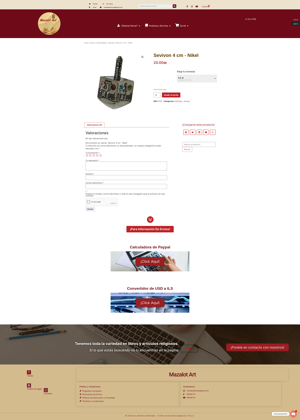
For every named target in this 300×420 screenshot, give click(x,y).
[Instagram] (192, 6)
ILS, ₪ (181, 78)
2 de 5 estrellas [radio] (90, 155)
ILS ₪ (294, 19)
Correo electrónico (95, 183)
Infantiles (178, 101)
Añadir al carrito (171, 95)
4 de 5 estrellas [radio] (97, 155)
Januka (111, 43)
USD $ (294, 23)
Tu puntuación (93, 153)
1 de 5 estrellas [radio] (87, 155)
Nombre (90, 174)
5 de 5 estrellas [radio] (100, 155)
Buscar (187, 149)
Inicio (86, 43)
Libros (92, 43)
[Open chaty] (293, 414)
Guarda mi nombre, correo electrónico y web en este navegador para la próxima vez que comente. (125, 195)
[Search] (174, 6)
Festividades (102, 43)
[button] (142, 57)
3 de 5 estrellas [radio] (93, 155)
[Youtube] (197, 6)
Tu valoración (92, 160)
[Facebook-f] (187, 6)
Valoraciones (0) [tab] (94, 125)
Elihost (191, 415)
